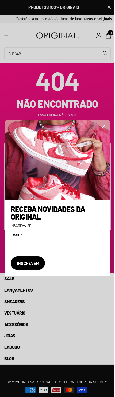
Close (104, 126)
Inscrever (28, 263)
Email (16, 235)
